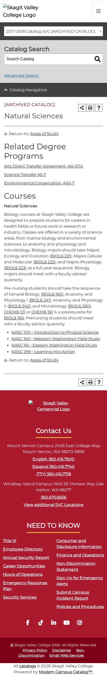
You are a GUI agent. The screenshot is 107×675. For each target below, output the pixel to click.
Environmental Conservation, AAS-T (39, 183)
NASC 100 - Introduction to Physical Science (55, 332)
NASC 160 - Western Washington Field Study (55, 339)
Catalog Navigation (28, 90)
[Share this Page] (82, 108)
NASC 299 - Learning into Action (43, 351)
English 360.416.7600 (53, 459)
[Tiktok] (41, 623)
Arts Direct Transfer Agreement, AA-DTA (43, 166)
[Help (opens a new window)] (99, 107)
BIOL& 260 (79, 306)
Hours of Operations (23, 574)
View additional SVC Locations (53, 504)
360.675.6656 (53, 497)
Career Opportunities (24, 566)
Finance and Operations (80, 555)
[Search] (97, 59)
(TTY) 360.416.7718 (53, 474)
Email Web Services (67, 655)
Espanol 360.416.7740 (53, 466)
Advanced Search (21, 75)
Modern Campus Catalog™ (65, 672)
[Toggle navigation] (98, 11)
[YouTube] (66, 623)
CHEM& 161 (42, 312)
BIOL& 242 (19, 306)
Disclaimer (61, 650)
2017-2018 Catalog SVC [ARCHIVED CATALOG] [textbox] (50, 31)
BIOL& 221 (60, 256)
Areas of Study (44, 133)
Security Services (20, 597)
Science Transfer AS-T (25, 174)
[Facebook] (28, 623)
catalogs (27, 666)
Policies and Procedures (80, 606)
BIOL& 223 (15, 268)
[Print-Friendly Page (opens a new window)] (90, 107)
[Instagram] (79, 623)
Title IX (9, 540)
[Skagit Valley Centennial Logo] (53, 408)
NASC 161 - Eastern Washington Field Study (54, 345)
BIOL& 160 (52, 294)
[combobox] (53, 31)
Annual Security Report (26, 557)
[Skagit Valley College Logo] (25, 11)
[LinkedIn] (53, 623)
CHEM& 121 (14, 312)
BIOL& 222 (44, 262)
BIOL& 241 (40, 300)
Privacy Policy (35, 650)
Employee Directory (23, 549)
